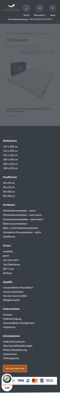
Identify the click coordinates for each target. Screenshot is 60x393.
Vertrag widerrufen (15, 368)
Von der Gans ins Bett (15, 295)
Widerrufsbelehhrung (15, 349)
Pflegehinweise (11, 299)
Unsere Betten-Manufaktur (18, 287)
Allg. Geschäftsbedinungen (17, 345)
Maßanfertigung (12, 318)
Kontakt (7, 314)
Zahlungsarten (11, 358)
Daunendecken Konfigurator (19, 322)
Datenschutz (10, 353)
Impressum (9, 326)
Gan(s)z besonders (13, 291)
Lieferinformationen (14, 341)
